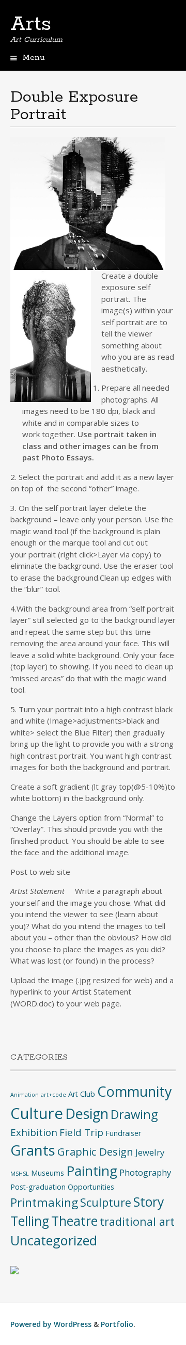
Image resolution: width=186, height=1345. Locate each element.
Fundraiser (123, 1133)
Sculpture (105, 1202)
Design (87, 1113)
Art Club (81, 1094)
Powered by (32, 1324)
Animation (24, 1094)
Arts (30, 24)
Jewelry (149, 1152)
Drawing (134, 1114)
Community (134, 1091)
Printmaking (44, 1202)
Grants (32, 1150)
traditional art (137, 1221)
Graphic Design (95, 1151)
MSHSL (19, 1173)
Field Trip (81, 1132)
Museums (47, 1173)
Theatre (74, 1220)
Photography (145, 1172)
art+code (53, 1094)
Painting (91, 1170)
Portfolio (117, 1324)
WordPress (72, 1324)
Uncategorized (53, 1240)
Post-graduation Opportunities (62, 1187)
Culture (36, 1113)
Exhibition (33, 1132)
